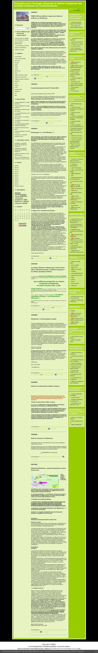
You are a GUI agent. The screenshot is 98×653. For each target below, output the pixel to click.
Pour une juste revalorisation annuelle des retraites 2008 (76, 247)
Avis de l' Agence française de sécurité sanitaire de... (75, 74)
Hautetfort (53, 644)
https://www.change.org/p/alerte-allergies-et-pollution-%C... (46, 71)
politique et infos (75, 196)
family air (56, 76)
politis (72, 277)
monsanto (18, 203)
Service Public (74, 205)
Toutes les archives (19, 186)
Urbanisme (17, 91)
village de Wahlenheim (76, 424)
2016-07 (16, 177)
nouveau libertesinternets (77, 273)
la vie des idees (78, 269)
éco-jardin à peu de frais (76, 137)
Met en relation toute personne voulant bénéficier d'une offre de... (76, 50)
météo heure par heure (76, 135)
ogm (25, 199)
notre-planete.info (78, 188)
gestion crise (18, 70)
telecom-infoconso (75, 397)
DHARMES (17, 143)
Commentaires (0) (41, 76)
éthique (16, 66)
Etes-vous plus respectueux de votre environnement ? (75, 315)
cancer (17, 196)
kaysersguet (37, 258)
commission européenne (19, 198)
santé (16, 83)
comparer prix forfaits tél (76, 42)
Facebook (38, 78)
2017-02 (16, 169)
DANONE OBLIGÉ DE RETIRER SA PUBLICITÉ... (21, 145)
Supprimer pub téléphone (20, 47)
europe (16, 68)
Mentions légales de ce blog (36, 648)
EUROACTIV (77, 173)
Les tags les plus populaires (63, 646)
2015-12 (16, 182)
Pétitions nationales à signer (21, 75)
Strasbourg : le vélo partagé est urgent (43, 319)
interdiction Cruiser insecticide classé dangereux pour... (76, 231)
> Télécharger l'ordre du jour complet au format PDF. (44, 117)
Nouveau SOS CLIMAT (76, 275)
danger (18, 193)
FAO (72, 175)
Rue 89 (73, 281)
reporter (73, 279)
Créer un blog (45, 644)
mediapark (73, 271)
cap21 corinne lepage (76, 167)
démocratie (17, 60)
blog (79, 648)
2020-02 (16, 165)
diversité (17, 62)
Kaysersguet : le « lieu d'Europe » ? (42, 132)
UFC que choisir (75, 91)
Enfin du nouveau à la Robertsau (42, 438)
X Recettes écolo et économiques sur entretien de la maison (77, 109)
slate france (74, 285)
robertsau (47, 258)
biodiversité (39, 309)
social (16, 87)
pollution (23, 196)
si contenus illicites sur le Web (22, 45)
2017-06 (16, 167)
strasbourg (61, 76)
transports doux (18, 89)
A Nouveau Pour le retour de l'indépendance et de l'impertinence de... (76, 221)
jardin (16, 73)
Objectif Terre (74, 190)
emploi (16, 64)
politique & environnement (21, 77)
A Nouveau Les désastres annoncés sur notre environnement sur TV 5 (76, 160)
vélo (16, 93)
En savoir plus (80, 651)
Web (16, 95)
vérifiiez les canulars (19, 49)
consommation (18, 56)
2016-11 (16, 173)
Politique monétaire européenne (22, 79)
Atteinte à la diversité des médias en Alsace (45, 386)
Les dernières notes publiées (49, 646)
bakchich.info (74, 267)
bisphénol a (19, 201)
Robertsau (17, 81)
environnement (20, 195)
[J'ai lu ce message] (96, 651)
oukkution (51, 76)
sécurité (16, 85)
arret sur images (75, 265)
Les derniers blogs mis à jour (35, 646)
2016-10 (16, 175)
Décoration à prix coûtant (77, 44)
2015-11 (16, 184)
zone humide (58, 307)
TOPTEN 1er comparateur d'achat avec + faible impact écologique (77, 118)
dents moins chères (75, 81)
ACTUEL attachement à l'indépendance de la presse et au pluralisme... (76, 226)
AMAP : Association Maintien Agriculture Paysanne (75, 146)
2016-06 (16, 179)
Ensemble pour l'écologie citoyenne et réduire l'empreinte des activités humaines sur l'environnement (48, 4)
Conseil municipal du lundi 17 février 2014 (45, 88)
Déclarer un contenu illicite (23, 648)
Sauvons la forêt (75, 283)
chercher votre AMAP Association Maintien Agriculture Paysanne (75, 141)
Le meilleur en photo (75, 46)
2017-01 (16, 171)
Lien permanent (52, 256)
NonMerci (17, 153)
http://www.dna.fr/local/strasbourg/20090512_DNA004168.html (47, 369)
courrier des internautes (20, 58)
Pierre (16, 157)
